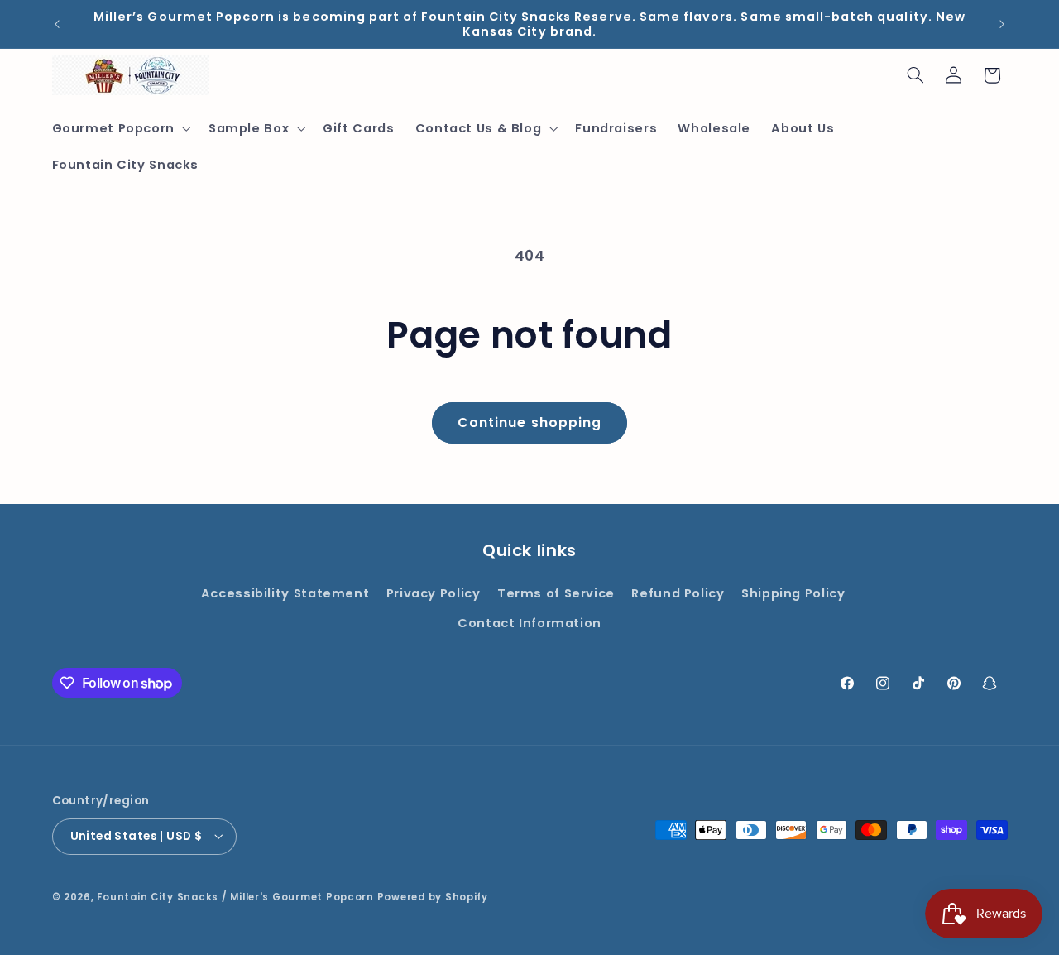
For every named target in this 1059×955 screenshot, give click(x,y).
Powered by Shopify (432, 896)
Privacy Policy (433, 593)
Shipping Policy (793, 593)
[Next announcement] (1002, 24)
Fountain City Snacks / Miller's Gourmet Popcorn (235, 896)
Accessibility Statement (285, 593)
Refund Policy (677, 593)
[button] (119, 129)
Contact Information (529, 624)
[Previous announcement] (57, 24)
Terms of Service (556, 593)
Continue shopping (529, 422)
